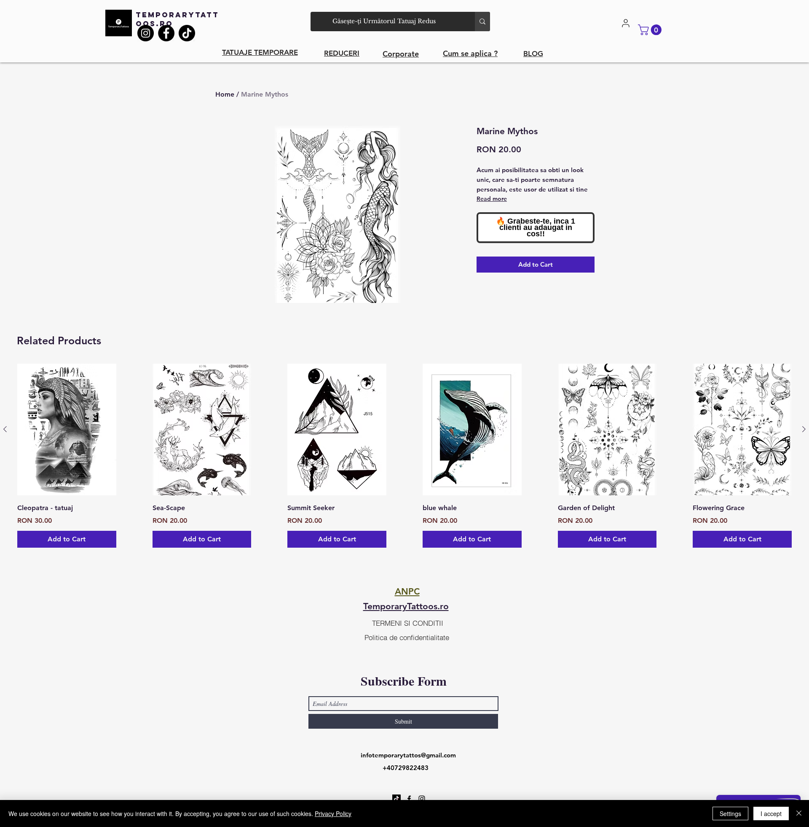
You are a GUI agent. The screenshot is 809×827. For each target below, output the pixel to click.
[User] (626, 23)
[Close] (799, 813)
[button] (651, 29)
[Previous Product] (5, 429)
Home (224, 94)
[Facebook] (166, 33)
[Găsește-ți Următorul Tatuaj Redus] (482, 21)
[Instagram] (145, 33)
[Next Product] (804, 429)
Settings (730, 813)
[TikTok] (187, 33)
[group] (404, 456)
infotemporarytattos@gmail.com (408, 755)
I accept (771, 813)
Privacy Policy (333, 813)
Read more (492, 199)
